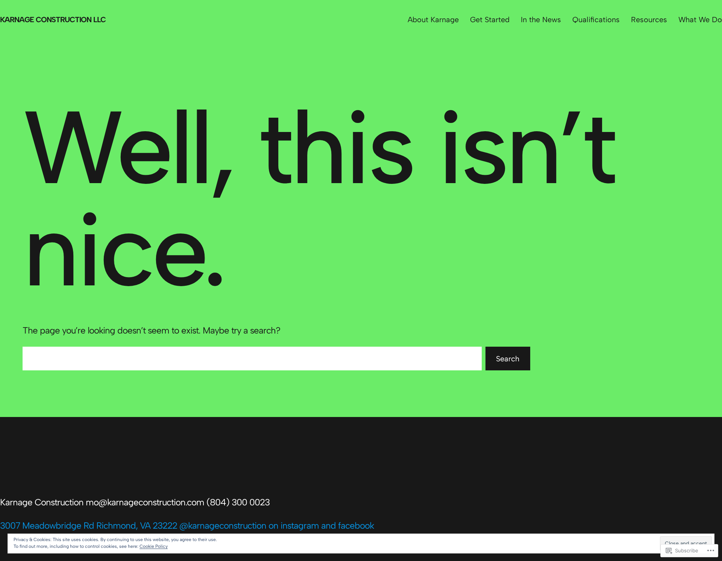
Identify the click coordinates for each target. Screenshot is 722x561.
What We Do (700, 19)
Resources (649, 19)
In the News (541, 19)
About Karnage (433, 19)
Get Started (490, 19)
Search (507, 358)
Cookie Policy (154, 546)
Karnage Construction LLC (53, 19)
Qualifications (596, 19)
